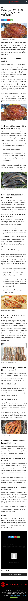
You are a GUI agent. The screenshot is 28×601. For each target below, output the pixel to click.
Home (2, 5)
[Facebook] (2, 20)
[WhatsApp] (11, 20)
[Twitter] (5, 20)
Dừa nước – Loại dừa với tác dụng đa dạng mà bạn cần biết (20, 546)
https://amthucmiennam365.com (14, 562)
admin (3, 17)
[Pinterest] (8, 20)
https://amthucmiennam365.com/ (18, 595)
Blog (6, 5)
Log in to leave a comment (14, 574)
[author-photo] (14, 558)
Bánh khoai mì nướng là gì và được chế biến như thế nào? (8, 546)
